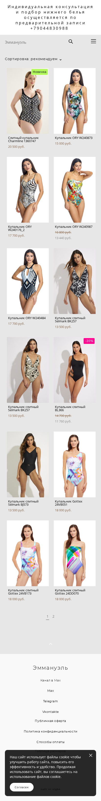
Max (57, 680)
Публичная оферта (50, 721)
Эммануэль (15, 42)
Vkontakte (50, 711)
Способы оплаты (50, 742)
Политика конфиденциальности (50, 731)
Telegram (50, 701)
